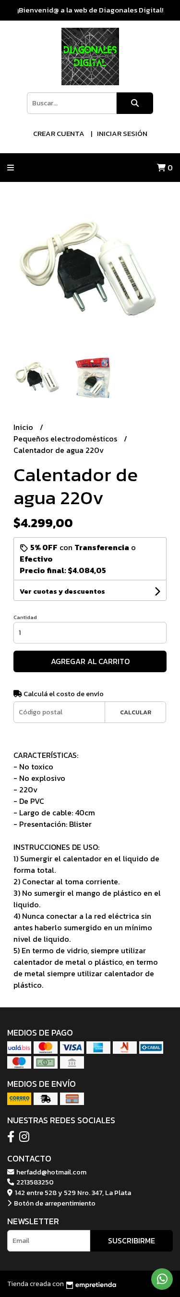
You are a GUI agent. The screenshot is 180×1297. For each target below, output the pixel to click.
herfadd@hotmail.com (50, 1172)
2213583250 (34, 1182)
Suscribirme (131, 1240)
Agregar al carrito (90, 661)
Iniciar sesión (122, 133)
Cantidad (25, 617)
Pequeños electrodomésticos (66, 438)
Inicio (24, 427)
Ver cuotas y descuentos (62, 591)
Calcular (135, 712)
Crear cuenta (58, 133)
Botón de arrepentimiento (54, 1203)
